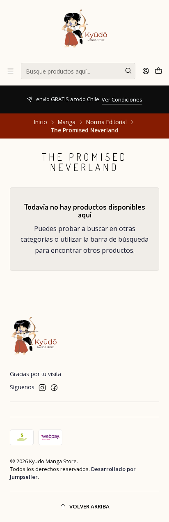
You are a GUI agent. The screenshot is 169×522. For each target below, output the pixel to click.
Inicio (40, 122)
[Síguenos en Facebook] (54, 387)
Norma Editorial (106, 122)
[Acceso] (145, 71)
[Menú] (10, 71)
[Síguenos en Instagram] (42, 387)
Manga (66, 122)
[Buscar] (128, 71)
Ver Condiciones (107, 99)
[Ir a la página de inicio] (84, 30)
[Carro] (158, 71)
